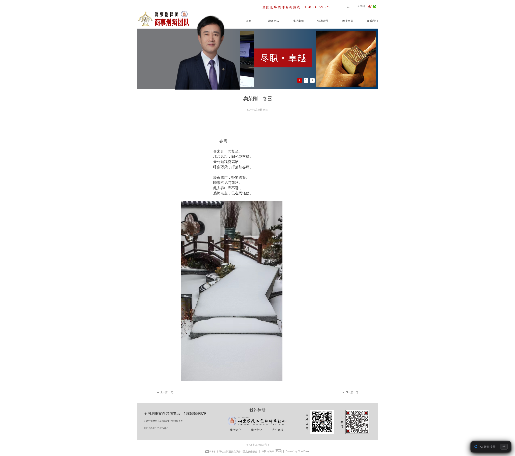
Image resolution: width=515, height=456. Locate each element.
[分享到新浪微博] (370, 6)
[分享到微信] (374, 6)
